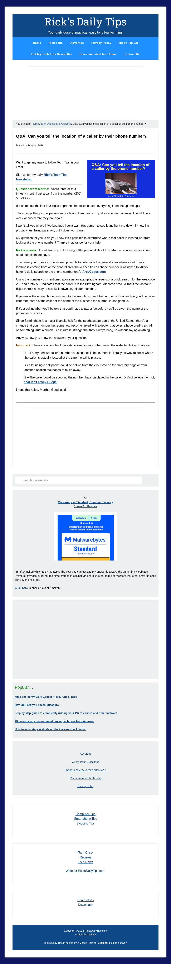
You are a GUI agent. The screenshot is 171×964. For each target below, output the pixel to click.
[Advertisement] (85, 639)
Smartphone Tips (85, 818)
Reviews (86, 857)
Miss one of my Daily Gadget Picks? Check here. (46, 696)
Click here (104, 942)
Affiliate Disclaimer (85, 934)
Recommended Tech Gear (85, 778)
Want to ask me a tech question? (85, 770)
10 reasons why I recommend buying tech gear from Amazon (54, 721)
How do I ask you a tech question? (37, 704)
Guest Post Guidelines (85, 761)
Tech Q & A (85, 852)
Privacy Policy (85, 786)
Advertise (85, 753)
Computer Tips (85, 814)
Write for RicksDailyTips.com (85, 870)
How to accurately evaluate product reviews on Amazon (50, 729)
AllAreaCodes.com (92, 271)
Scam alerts (85, 900)
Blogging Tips (86, 823)
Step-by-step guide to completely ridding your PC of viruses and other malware (66, 713)
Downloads (85, 904)
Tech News (85, 862)
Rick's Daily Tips (85, 21)
